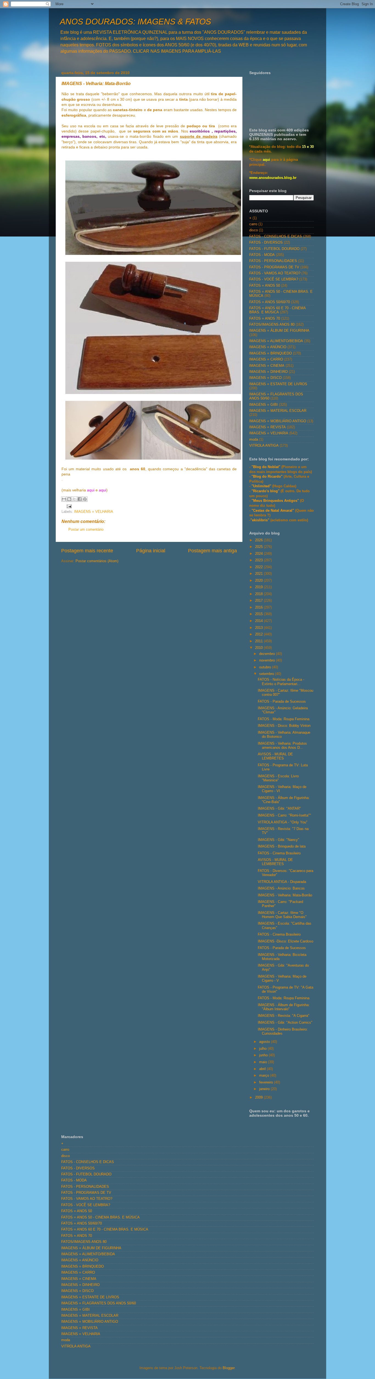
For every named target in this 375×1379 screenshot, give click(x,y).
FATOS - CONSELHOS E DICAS (275, 236)
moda (253, 439)
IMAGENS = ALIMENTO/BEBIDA (276, 341)
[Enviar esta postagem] (68, 506)
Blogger (228, 1368)
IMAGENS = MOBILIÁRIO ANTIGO (277, 421)
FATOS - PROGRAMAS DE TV (274, 267)
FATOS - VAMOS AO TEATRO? (274, 273)
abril (263, 1069)
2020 (259, 580)
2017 (259, 601)
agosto (265, 1042)
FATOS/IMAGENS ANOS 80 (272, 325)
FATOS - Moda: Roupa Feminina (283, 719)
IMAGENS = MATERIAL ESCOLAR (277, 411)
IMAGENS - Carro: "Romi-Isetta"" (284, 815)
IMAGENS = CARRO (266, 359)
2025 (259, 547)
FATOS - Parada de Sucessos (282, 701)
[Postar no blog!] (69, 499)
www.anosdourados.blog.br (272, 178)
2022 (259, 567)
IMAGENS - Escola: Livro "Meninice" (278, 778)
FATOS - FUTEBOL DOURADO (274, 249)
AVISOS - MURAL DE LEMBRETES (275, 756)
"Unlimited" (261, 486)
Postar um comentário (85, 529)
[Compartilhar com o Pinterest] (85, 499)
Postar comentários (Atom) (96, 561)
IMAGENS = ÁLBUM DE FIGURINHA (279, 331)
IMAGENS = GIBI (263, 405)
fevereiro (266, 1082)
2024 (259, 554)
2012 (259, 634)
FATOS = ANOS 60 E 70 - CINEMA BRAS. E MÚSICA (277, 310)
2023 (259, 560)
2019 (259, 587)
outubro (265, 667)
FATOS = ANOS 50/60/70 (269, 302)
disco (253, 230)
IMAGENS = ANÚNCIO (267, 347)
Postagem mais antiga (212, 550)
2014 (259, 621)
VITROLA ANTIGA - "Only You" (282, 822)
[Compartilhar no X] (74, 499)
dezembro (267, 654)
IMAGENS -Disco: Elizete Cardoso (285, 941)
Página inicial (150, 550)
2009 (259, 1097)
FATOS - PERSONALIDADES (273, 261)
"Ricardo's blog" (266, 491)
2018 (259, 594)
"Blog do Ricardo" (267, 477)
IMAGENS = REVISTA (267, 427)
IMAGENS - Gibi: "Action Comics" (285, 1023)
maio (263, 1062)
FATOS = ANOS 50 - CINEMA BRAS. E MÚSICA (100, 1217)
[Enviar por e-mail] (64, 499)
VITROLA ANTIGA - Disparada (282, 882)
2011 (259, 641)
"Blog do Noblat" (265, 467)
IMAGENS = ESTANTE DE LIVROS (278, 384)
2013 (259, 628)
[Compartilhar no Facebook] (79, 499)
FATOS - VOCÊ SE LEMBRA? (273, 279)
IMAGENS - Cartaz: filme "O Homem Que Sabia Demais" (282, 915)
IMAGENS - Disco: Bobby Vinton (284, 726)
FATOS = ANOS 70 (264, 318)
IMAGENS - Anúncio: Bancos (281, 888)
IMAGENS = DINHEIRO (268, 372)
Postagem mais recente (87, 550)
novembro (267, 660)
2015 (259, 614)
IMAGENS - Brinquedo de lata (282, 846)
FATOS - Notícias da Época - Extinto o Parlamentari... (281, 682)
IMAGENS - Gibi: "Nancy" (278, 840)
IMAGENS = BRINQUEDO (270, 353)
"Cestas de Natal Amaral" (273, 511)
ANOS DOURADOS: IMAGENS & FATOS (135, 21)
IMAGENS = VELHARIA (93, 512)
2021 (259, 574)
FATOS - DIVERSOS (266, 242)
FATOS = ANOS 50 (264, 286)
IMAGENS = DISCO (265, 378)
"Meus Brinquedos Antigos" (275, 501)
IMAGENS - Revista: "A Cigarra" (283, 1016)
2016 (259, 607)
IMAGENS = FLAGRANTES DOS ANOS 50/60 (98, 1303)
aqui (90, 490)
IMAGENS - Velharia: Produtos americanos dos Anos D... (282, 746)
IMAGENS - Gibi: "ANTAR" (279, 808)
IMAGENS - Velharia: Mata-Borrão (285, 895)
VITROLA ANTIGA (264, 446)
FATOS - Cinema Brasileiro (279, 853)
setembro (267, 674)
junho (264, 1055)
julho (263, 1049)
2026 (259, 540)
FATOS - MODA (262, 255)
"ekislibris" (259, 520)
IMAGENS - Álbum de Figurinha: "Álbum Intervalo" (284, 1007)
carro (253, 224)
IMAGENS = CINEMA (266, 366)
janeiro (265, 1089)
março (264, 1075)
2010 (259, 648)
